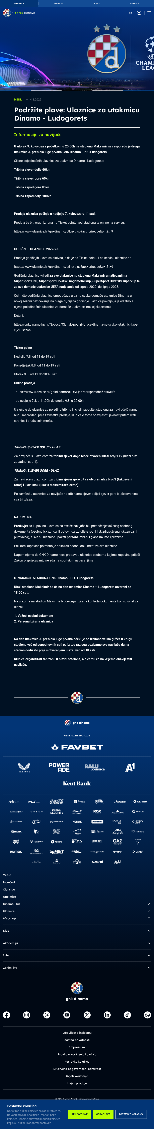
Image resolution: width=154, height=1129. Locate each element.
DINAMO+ (58, 3)
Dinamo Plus (11, 904)
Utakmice (9, 897)
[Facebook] (6, 1014)
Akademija (10, 943)
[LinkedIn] (107, 1014)
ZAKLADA (135, 3)
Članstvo (9, 889)
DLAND (96, 3)
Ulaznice (8, 911)
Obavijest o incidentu (77, 1033)
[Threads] (46, 1014)
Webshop (9, 918)
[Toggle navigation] (149, 13)
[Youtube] (66, 1014)
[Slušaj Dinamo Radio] (131, 13)
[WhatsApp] (147, 1014)
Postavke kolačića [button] (77, 1061)
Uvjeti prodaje (77, 1083)
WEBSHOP (19, 3)
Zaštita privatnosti (77, 1040)
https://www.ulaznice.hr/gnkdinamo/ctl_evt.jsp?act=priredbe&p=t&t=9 (63, 231)
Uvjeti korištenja (77, 1076)
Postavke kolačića (131, 1114)
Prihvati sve (80, 1114)
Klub (6, 930)
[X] (87, 1014)
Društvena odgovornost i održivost (77, 1069)
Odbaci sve (103, 1114)
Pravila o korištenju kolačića (77, 1054)
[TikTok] (127, 1014)
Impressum (77, 1047)
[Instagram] (26, 1014)
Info (6, 955)
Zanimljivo (10, 968)
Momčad (9, 882)
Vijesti (7, 875)
